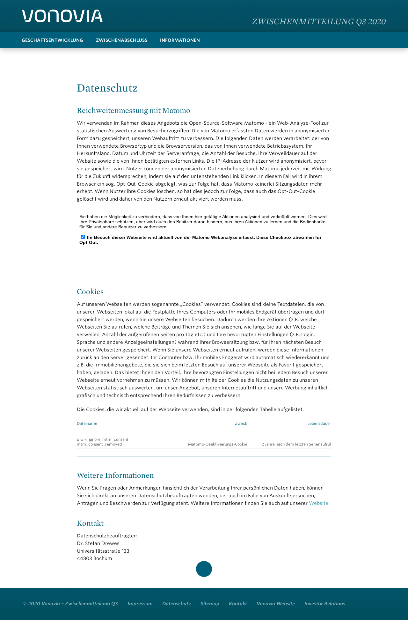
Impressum (140, 604)
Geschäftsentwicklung (52, 40)
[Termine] (381, 40)
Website (318, 503)
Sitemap (209, 604)
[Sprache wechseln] (379, 8)
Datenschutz (176, 604)
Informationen (180, 40)
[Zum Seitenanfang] (204, 569)
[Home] (62, 16)
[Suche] (356, 40)
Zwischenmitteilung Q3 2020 (319, 21)
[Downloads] (368, 40)
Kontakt (238, 604)
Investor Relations (324, 604)
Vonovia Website (276, 604)
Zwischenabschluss (121, 40)
